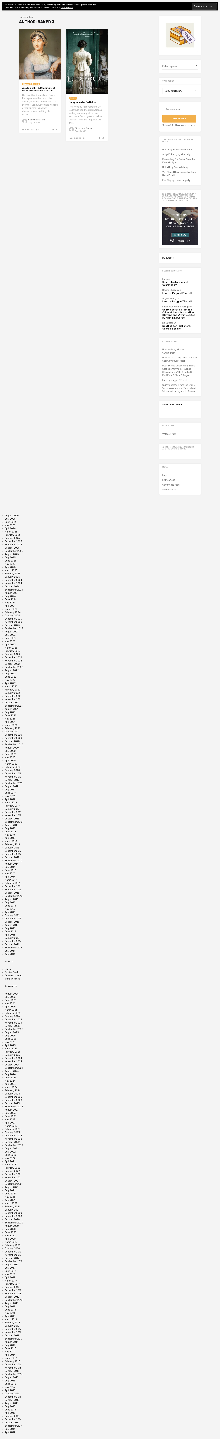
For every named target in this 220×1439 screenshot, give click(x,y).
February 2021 (12, 728)
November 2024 (13, 583)
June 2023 (10, 638)
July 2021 (10, 712)
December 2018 (13, 812)
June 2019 (10, 793)
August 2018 (11, 825)
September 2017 (13, 860)
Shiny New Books (36, 120)
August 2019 (11, 786)
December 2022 (13, 657)
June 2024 (10, 599)
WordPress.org (169, 489)
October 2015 (12, 922)
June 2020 (10, 754)
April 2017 (10, 876)
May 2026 (10, 525)
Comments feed (171, 484)
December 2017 (13, 851)
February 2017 (12, 883)
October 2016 (12, 893)
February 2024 (12, 612)
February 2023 (12, 651)
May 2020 (10, 757)
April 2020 (10, 760)
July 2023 (10, 635)
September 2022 (14, 667)
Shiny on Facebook (172, 405)
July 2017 (10, 867)
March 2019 (11, 802)
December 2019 (13, 773)
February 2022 (12, 689)
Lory (164, 279)
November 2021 (13, 699)
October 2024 (12, 586)
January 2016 (12, 915)
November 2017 (13, 854)
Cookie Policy (67, 7)
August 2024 (12, 593)
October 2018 (12, 818)
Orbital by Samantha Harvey (177, 149)
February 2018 (12, 844)
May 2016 (10, 909)
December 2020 (13, 735)
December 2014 (13, 941)
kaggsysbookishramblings (175, 306)
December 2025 (13, 541)
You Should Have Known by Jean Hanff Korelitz (179, 174)
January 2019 (12, 809)
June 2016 (10, 905)
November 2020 (13, 738)
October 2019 (12, 780)
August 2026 (12, 515)
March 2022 (11, 686)
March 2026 (11, 531)
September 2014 (14, 947)
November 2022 (13, 660)
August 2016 (11, 899)
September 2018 (14, 822)
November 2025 (13, 544)
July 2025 (10, 557)
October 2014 (12, 944)
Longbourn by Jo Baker (82, 102)
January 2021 (12, 731)
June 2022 (10, 676)
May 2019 (10, 796)
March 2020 (11, 764)
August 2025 (12, 554)
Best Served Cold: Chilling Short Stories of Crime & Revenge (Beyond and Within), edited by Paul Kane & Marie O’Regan (178, 370)
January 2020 (12, 770)
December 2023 (13, 618)
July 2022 (10, 673)
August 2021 (11, 709)
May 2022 (10, 680)
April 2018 (10, 838)
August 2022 (12, 670)
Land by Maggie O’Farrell (177, 293)
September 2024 (14, 589)
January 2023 (12, 654)
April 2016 (10, 912)
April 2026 (10, 528)
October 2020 (12, 741)
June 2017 (10, 870)
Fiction (26, 84)
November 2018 (13, 815)
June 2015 (10, 931)
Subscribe (179, 118)
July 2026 (10, 518)
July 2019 (10, 789)
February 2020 (12, 767)
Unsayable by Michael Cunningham (175, 283)
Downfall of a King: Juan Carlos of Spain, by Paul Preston (179, 359)
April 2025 (10, 567)
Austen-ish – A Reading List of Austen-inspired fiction (38, 89)
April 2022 (10, 683)
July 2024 (10, 596)
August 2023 (12, 631)
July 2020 (10, 751)
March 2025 (11, 570)
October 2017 (12, 857)
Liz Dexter (167, 323)
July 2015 (10, 928)
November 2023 (13, 622)
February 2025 (12, 573)
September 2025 (14, 551)
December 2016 (13, 886)
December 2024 (13, 580)
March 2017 (11, 880)
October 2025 (12, 548)
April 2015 (10, 934)
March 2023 (11, 647)
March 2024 (11, 609)
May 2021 (10, 718)
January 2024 (12, 615)
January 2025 (12, 577)
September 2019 (14, 783)
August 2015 (11, 925)
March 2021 (11, 725)
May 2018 (10, 834)
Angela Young (169, 298)
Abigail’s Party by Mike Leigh (176, 154)
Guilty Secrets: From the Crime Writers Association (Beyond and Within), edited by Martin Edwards (178, 313)
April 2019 (10, 799)
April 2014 (10, 954)
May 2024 (10, 602)
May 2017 (10, 873)
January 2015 (12, 938)
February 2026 (12, 535)
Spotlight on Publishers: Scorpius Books (176, 327)
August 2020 (12, 747)
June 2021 (10, 715)
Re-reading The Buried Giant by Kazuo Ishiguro (178, 161)
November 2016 (13, 889)
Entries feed (168, 480)
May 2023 (10, 641)
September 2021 (14, 706)
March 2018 (11, 841)
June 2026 (10, 522)
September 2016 (14, 896)
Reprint (35, 84)
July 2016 (10, 902)
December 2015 (13, 918)
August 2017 (11, 863)
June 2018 (10, 831)
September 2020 (14, 744)
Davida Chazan (170, 290)
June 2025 (10, 560)
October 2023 (12, 625)
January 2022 (12, 693)
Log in (165, 475)
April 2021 (10, 722)
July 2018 (10, 828)
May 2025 (10, 564)
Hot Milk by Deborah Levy (175, 167)
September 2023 (14, 628)
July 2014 (10, 951)
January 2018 (12, 847)
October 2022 (12, 664)
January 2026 (12, 538)
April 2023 (10, 644)
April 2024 (10, 606)
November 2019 (13, 776)
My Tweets (168, 257)
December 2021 (13, 696)
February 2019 (12, 805)
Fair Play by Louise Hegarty (176, 180)
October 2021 (12, 702)
